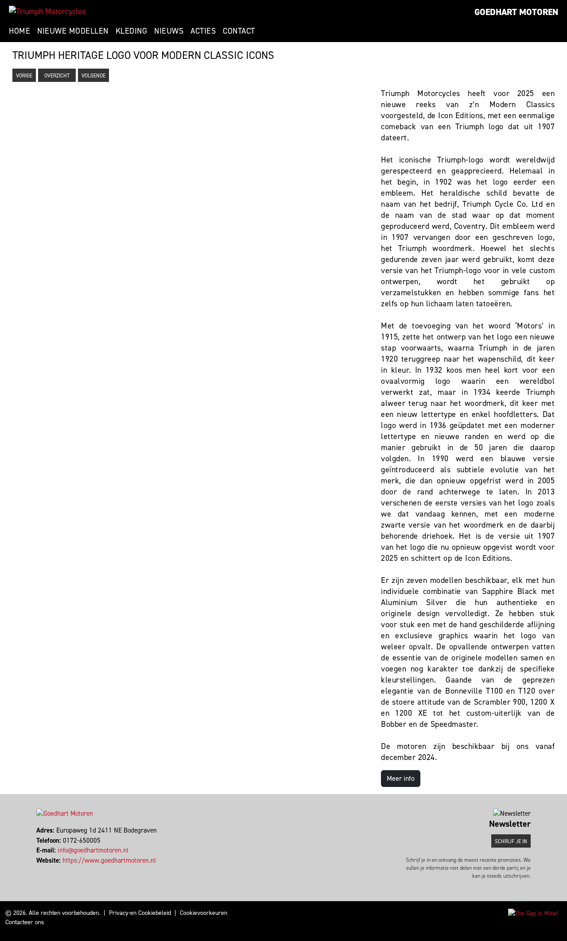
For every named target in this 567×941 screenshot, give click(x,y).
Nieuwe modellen (73, 31)
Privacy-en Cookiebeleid (140, 913)
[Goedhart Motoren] (47, 11)
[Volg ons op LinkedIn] (41, 870)
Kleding (132, 31)
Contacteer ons (24, 922)
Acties (203, 31)
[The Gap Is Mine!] (533, 913)
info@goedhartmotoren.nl (93, 850)
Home (19, 31)
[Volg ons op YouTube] (45, 870)
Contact (239, 31)
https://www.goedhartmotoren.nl (109, 860)
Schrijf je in (511, 841)
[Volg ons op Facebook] (37, 870)
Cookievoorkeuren (203, 913)
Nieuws (168, 31)
